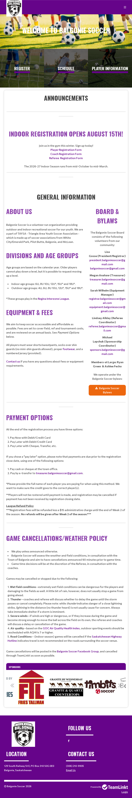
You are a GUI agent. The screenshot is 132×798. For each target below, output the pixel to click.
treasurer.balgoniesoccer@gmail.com (59, 473)
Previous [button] (12, 685)
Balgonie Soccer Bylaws (109, 390)
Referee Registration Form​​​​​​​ (66, 158)
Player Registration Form (66, 149)
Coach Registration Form (66, 153)
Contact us (13, 361)
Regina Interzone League (53, 298)
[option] (31, 687)
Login (125, 791)
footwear (69, 349)
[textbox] (66, 98)
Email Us (71, 770)
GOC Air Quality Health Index (61, 628)
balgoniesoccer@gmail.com (107, 268)
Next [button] (120, 685)
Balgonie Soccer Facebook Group (78, 651)
